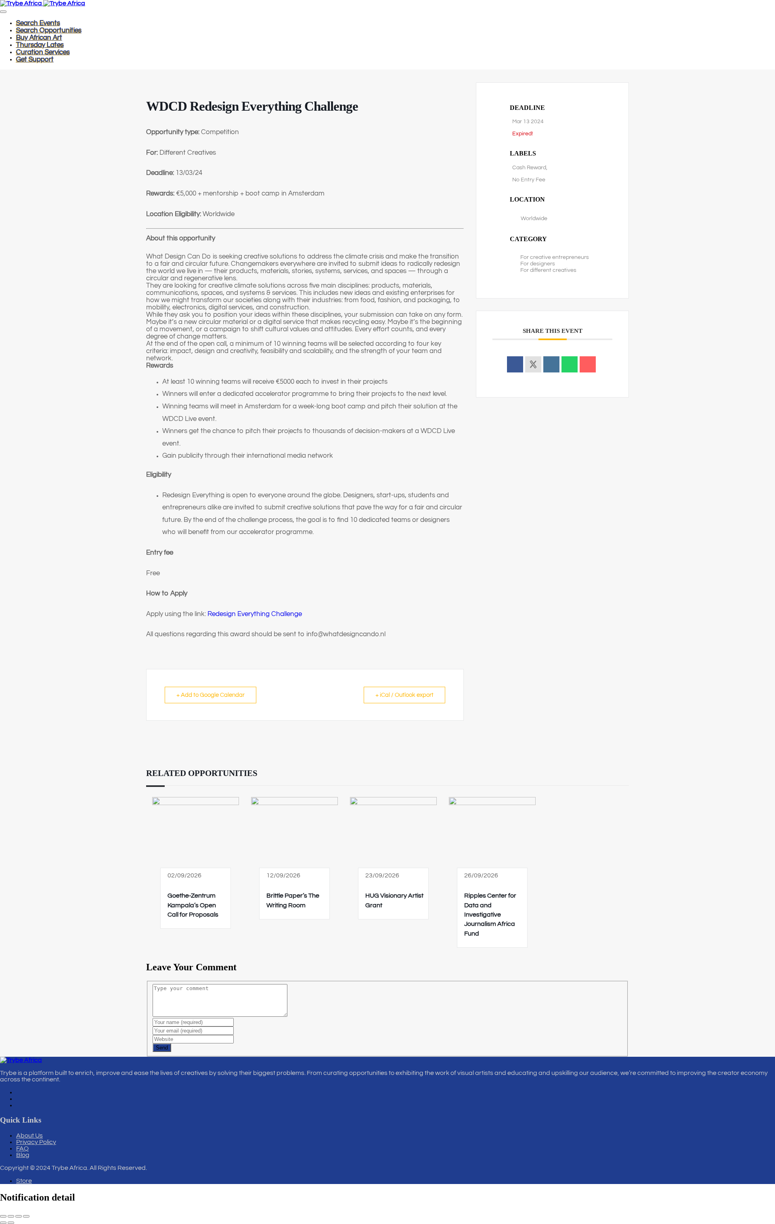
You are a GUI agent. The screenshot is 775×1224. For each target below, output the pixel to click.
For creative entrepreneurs (554, 257)
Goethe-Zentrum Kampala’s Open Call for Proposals (193, 905)
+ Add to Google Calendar (210, 695)
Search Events (38, 23)
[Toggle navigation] (3, 12)
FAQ (22, 1148)
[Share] (18, 1216)
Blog (22, 1155)
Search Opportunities (49, 30)
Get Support (35, 59)
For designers (537, 264)
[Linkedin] (551, 364)
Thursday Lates (40, 44)
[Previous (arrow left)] (3, 1223)
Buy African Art (39, 37)
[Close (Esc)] (26, 1216)
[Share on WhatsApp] (569, 364)
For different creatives (548, 270)
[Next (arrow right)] (11, 1223)
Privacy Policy (36, 1142)
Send (162, 1048)
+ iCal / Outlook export (404, 695)
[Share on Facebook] (515, 364)
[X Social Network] (533, 364)
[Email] (588, 364)
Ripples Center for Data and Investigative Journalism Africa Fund (490, 914)
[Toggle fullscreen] (11, 1216)
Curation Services (43, 52)
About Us (29, 1135)
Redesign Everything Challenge (254, 614)
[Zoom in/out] (3, 1216)
